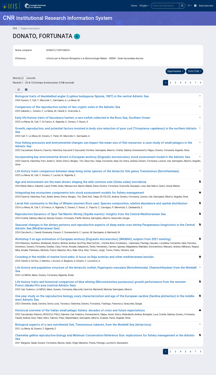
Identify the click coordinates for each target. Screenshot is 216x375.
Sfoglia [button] (143, 5)
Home (134, 5)
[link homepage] (11, 5)
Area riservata (206, 5)
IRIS (15, 28)
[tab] (18, 90)
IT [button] (189, 5)
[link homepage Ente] (35, 5)
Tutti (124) (194, 71)
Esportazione (175, 71)
